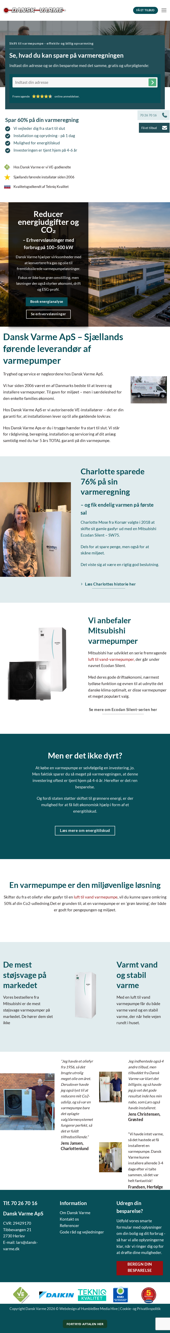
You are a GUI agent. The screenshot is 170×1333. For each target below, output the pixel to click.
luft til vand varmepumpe (96, 897)
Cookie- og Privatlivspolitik (140, 1308)
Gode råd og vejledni (78, 1232)
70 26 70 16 (24, 1203)
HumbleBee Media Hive (99, 1308)
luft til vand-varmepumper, (111, 659)
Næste (152, 82)
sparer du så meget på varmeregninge (86, 774)
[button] (164, 10)
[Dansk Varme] (34, 10)
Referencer (69, 1225)
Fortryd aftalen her (85, 1324)
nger (100, 1232)
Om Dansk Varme (75, 1212)
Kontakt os (69, 1219)
